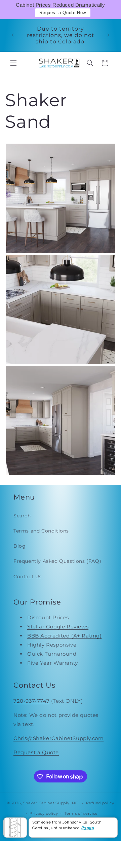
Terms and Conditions (41, 531)
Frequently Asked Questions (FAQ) (57, 561)
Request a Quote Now (62, 12)
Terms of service (81, 813)
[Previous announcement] (12, 35)
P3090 (87, 828)
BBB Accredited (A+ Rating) (64, 635)
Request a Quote (36, 752)
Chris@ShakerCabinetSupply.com (58, 738)
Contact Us (27, 577)
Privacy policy (44, 813)
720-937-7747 (31, 701)
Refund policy (100, 803)
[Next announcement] (108, 35)
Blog (19, 546)
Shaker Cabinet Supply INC (50, 803)
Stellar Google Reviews (57, 626)
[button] (13, 63)
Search (22, 516)
